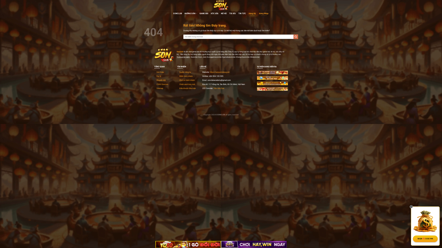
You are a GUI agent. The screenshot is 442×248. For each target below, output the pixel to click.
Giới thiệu (160, 72)
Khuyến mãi (161, 80)
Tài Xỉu (232, 13)
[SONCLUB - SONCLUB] (221, 5)
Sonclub (177, 13)
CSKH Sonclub (162, 84)
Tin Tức (242, 13)
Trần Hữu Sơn (218, 88)
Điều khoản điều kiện (187, 88)
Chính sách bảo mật (187, 84)
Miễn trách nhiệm (186, 76)
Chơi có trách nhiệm (187, 80)
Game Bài (203, 13)
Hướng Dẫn (190, 13)
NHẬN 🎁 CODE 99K (425, 239)
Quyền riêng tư (185, 72)
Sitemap (160, 88)
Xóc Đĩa (214, 13)
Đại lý (159, 76)
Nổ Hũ (224, 13)
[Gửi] (296, 36)
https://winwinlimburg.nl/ (220, 72)
